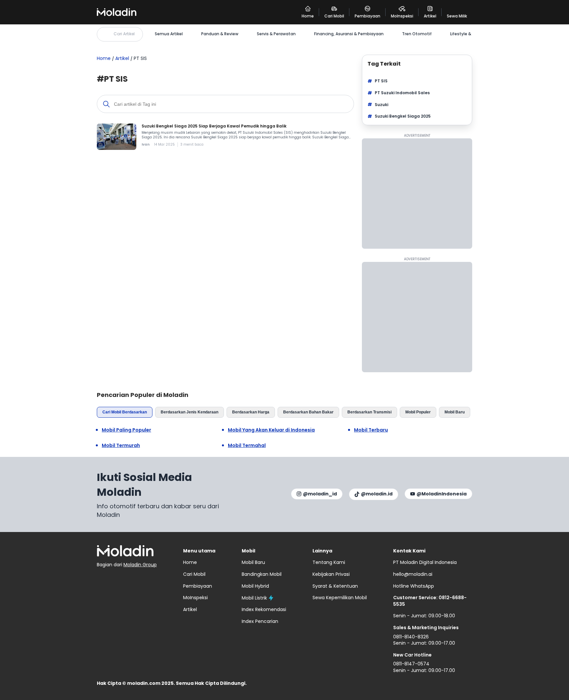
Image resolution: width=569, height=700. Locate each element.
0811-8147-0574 (411, 663)
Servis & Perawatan (276, 34)
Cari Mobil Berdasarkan (124, 412)
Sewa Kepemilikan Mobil (339, 597)
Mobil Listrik (254, 598)
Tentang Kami (328, 562)
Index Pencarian (260, 621)
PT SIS (381, 81)
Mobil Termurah (121, 445)
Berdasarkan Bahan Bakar (308, 412)
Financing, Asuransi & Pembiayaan (349, 34)
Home (104, 58)
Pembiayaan (197, 586)
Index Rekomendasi (264, 609)
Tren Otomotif (417, 34)
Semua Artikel (169, 34)
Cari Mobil (194, 574)
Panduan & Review (219, 34)
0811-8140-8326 (411, 636)
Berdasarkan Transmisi (369, 412)
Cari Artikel (124, 34)
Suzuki (381, 104)
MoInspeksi (195, 597)
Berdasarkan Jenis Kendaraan (189, 412)
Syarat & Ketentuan (335, 586)
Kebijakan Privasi (331, 574)
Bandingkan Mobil (262, 574)
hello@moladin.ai (412, 574)
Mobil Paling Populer (126, 430)
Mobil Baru (455, 412)
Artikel (122, 58)
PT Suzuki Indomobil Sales (402, 93)
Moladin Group (140, 564)
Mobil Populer (418, 412)
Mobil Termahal (247, 445)
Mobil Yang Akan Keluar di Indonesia (271, 430)
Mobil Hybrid (255, 586)
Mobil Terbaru (371, 430)
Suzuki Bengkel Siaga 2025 (403, 116)
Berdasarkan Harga (250, 412)
